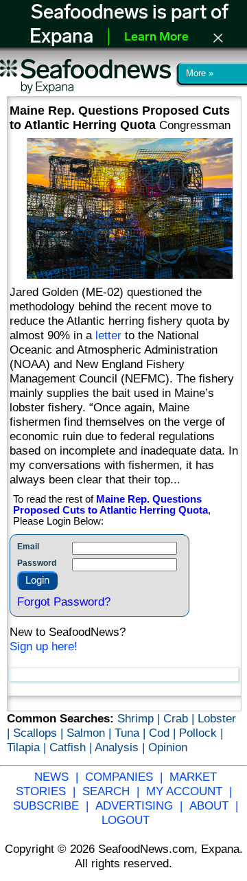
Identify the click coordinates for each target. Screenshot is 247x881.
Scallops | (40, 733)
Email (28, 546)
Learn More (156, 38)
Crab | (180, 718)
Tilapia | (28, 747)
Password (36, 563)
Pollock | (201, 733)
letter (108, 335)
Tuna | (132, 733)
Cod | (164, 733)
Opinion (167, 747)
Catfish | (72, 747)
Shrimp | (140, 718)
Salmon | (91, 733)
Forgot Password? (63, 601)
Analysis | (121, 747)
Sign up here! (44, 646)
